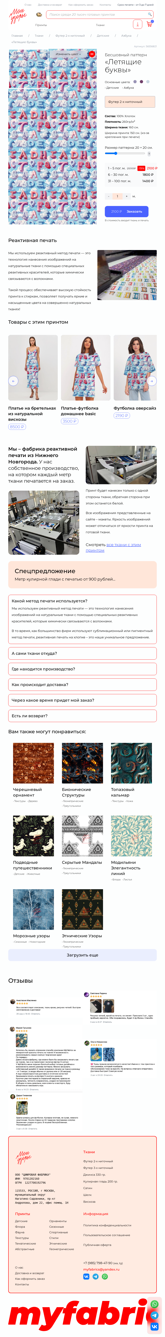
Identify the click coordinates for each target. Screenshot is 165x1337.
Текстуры (22, 1238)
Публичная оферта (97, 1245)
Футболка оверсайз (135, 408)
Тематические (25, 1243)
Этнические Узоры (82, 935)
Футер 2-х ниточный (98, 1161)
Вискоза (89, 1201)
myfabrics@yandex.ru (101, 1269)
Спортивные (58, 1232)
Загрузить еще (82, 955)
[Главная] (48, 1157)
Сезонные (56, 1227)
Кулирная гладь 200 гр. (100, 1181)
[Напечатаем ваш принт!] (137, 24)
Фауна (19, 1232)
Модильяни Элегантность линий (125, 868)
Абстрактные (24, 1249)
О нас (28, 4)
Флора (20, 1227)
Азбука (129, 87)
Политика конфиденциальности (107, 1225)
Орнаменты (58, 1221)
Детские (112, 87)
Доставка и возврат (50, 4)
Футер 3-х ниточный (98, 1168)
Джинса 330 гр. (94, 1174)
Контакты (105, 4)
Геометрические (61, 1249)
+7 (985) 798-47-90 (103, 1263)
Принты (22, 1214)
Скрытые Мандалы (82, 862)
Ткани (89, 1152)
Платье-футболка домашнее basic (79, 411)
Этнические (58, 1243)
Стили (54, 1238)
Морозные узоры (31, 935)
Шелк (87, 1195)
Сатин (87, 1188)
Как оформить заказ (80, 4)
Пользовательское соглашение (106, 1235)
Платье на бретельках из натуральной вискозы (32, 414)
